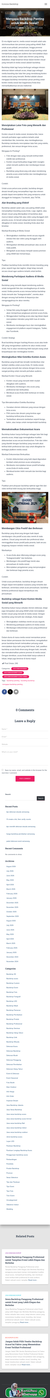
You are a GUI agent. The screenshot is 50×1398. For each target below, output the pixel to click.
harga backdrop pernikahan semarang (20, 834)
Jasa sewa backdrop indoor (16, 1128)
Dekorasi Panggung (13, 1060)
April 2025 (10, 939)
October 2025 (11, 912)
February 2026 (11, 894)
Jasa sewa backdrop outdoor (17, 1132)
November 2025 (12, 907)
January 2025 (11, 952)
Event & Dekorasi (12, 1073)
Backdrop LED (11, 1001)
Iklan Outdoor (11, 1087)
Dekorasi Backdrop (13, 1051)
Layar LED (10, 1141)
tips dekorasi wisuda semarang (17, 812)
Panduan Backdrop (13, 1146)
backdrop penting (13, 680)
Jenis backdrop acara (14, 1137)
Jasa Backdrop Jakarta (14, 1105)
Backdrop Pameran (13, 1010)
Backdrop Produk (12, 1019)
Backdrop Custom (13, 983)
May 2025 (10, 934)
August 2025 (11, 921)
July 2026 (9, 871)
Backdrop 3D (11, 974)
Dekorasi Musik (12, 1055)
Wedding (9, 1209)
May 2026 (10, 880)
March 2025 (10, 943)
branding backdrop (28, 680)
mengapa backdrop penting (12, 684)
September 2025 (12, 916)
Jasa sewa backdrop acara (13, 672)
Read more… (33, 1280)
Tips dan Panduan (13, 1182)
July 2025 (9, 925)
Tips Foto (9, 1191)
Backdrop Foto (11, 992)
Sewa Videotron (12, 1177)
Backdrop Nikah (12, 1006)
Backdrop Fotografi (13, 997)
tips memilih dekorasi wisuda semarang (20, 826)
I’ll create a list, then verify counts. (18, 819)
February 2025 (11, 948)
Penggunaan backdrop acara (17, 1155)
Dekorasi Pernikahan (14, 1064)
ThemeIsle (33, 1395)
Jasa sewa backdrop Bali (15, 1123)
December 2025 (12, 903)
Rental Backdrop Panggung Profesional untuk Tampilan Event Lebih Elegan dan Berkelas (25, 1260)
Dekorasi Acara (12, 1046)
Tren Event (10, 1196)
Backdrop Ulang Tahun (14, 1033)
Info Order (10, 1096)
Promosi (9, 1173)
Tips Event (10, 1186)
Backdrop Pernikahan (14, 1015)
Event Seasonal (12, 1078)
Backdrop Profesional (14, 1024)
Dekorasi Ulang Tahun (14, 1069)
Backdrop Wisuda (12, 1042)
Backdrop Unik (11, 1037)
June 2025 (10, 930)
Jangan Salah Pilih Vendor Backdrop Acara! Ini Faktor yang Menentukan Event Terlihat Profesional (23, 1344)
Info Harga (10, 1092)
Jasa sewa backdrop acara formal (15, 676)
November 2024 (12, 961)
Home (20, 1390)
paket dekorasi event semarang (18, 841)
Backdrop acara (12, 978)
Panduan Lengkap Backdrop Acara (19, 1150)
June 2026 (10, 876)
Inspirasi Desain (12, 1101)
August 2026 (11, 866)
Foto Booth (10, 1082)
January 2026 (11, 898)
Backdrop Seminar (13, 1028)
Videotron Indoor (12, 1205)
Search (8, 794)
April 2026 (10, 885)
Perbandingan (11, 1159)
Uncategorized (11, 1200)
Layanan (29, 1390)
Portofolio (9, 1164)
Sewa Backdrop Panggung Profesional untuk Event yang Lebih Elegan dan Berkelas (24, 1302)
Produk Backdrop (12, 1168)
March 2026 (10, 889)
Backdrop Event (12, 987)
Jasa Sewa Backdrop (20, 668)
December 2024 (12, 957)
